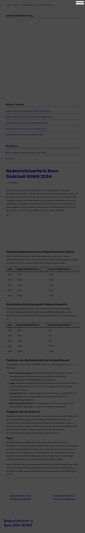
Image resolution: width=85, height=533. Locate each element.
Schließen (80, 3)
